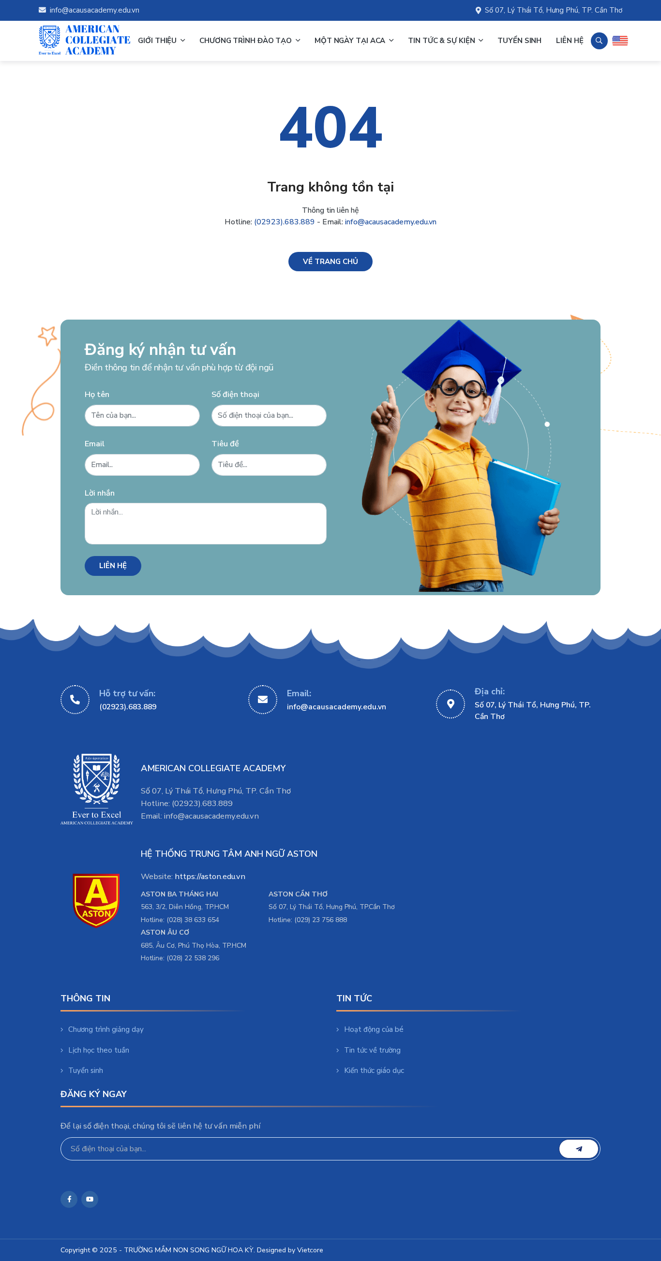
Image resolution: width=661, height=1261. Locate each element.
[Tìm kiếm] (599, 40)
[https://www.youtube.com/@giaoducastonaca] (89, 1199)
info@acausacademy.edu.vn (94, 10)
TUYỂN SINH (519, 40)
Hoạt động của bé (374, 1029)
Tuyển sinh (85, 1070)
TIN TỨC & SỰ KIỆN (442, 40)
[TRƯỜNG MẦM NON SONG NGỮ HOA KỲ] (85, 41)
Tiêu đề (225, 443)
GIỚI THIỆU (158, 40)
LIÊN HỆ (569, 40)
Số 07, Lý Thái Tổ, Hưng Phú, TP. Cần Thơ (553, 10)
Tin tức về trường (372, 1050)
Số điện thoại (235, 394)
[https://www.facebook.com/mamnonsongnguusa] (68, 1199)
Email (95, 443)
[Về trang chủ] (330, 262)
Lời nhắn (100, 493)
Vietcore (310, 1250)
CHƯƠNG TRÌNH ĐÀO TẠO (246, 40)
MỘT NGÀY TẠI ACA (351, 40)
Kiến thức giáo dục (374, 1070)
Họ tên (97, 394)
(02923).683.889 (284, 222)
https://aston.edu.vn (210, 876)
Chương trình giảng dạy (106, 1029)
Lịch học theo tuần (98, 1050)
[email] (579, 1148)
